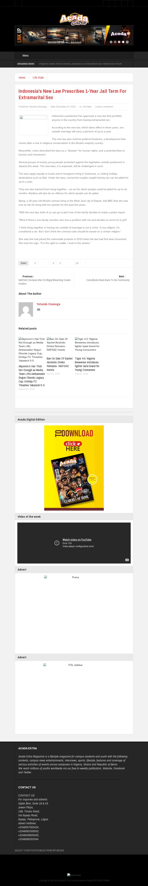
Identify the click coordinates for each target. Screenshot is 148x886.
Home (22, 77)
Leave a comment (104, 106)
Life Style (38, 77)
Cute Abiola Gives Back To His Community (107, 278)
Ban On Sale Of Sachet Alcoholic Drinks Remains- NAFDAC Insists (60, 364)
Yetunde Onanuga (48, 304)
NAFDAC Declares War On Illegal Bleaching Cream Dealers (45, 280)
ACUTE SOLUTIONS (99, 880)
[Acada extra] (74, 19)
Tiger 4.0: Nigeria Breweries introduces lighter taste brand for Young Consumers (87, 364)
